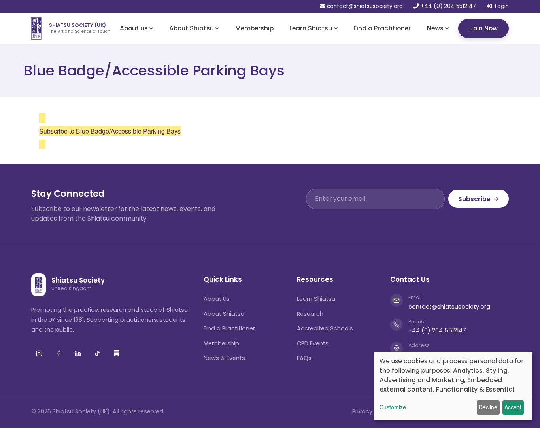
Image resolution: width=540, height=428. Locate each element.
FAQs (304, 358)
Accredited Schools (325, 328)
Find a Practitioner (382, 27)
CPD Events (313, 343)
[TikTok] (97, 353)
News (435, 27)
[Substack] (117, 353)
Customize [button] (393, 407)
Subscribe (474, 199)
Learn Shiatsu (310, 27)
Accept (512, 407)
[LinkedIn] (78, 353)
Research (310, 314)
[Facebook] (58, 353)
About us (134, 27)
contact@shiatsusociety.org (365, 6)
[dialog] (453, 386)
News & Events (224, 358)
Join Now (483, 27)
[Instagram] (39, 353)
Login (502, 6)
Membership (254, 27)
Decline (488, 407)
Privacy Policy (371, 411)
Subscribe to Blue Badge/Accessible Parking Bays (110, 131)
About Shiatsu (191, 27)
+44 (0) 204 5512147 (447, 6)
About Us (217, 299)
